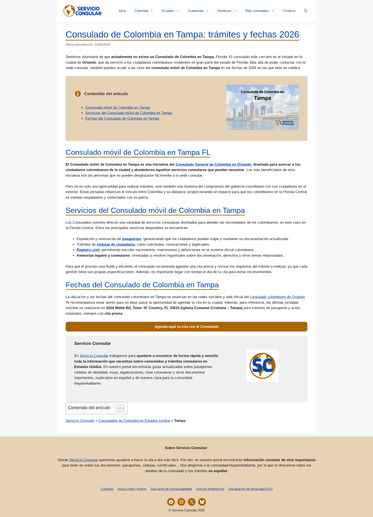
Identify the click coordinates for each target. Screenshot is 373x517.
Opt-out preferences (210, 489)
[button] (306, 10)
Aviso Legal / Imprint (132, 489)
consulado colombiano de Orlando (277, 297)
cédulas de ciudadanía (116, 244)
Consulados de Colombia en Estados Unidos (134, 421)
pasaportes (131, 239)
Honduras (224, 11)
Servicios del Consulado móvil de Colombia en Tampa (128, 113)
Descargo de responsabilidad (171, 489)
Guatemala (196, 11)
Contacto (289, 11)
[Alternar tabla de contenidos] (118, 408)
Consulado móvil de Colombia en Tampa (117, 107)
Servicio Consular (94, 356)
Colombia (141, 11)
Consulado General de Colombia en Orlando (213, 164)
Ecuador (168, 11)
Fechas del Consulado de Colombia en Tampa (122, 118)
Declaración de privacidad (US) (251, 489)
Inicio (122, 11)
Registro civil (88, 250)
